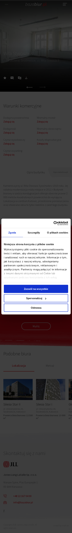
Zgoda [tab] (12, 232)
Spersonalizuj (34, 298)
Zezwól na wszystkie (36, 288)
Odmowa (36, 307)
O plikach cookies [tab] (57, 232)
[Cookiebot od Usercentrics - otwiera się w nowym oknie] (53, 223)
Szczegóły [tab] (34, 232)
